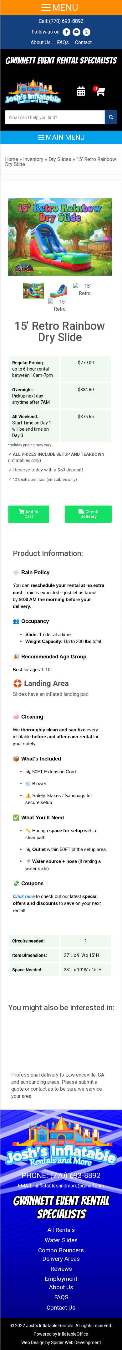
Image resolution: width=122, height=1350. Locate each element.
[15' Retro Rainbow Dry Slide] (33, 291)
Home (11, 159)
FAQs (63, 42)
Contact (83, 42)
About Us (41, 42)
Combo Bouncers (61, 1250)
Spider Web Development (76, 1342)
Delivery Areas (61, 1258)
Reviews (61, 1268)
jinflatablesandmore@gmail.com (69, 1186)
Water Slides (61, 1240)
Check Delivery (89, 514)
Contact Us (61, 1307)
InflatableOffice (73, 1334)
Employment (61, 1278)
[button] (61, 137)
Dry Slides (59, 159)
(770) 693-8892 (66, 21)
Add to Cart (31, 514)
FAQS (61, 1297)
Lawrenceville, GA (84, 1075)
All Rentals (61, 1229)
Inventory (33, 159)
